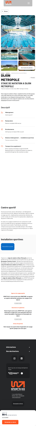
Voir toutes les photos (26, 67)
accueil (2, 73)
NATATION (8, 73)
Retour (6, 11)
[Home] (8, 3)
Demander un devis (10, 422)
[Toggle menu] (28, 3)
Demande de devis (18, 403)
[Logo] (18, 386)
